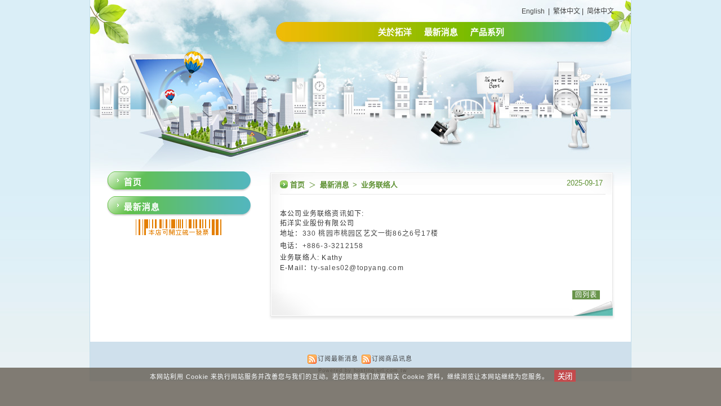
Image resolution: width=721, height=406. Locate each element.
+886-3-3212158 (334, 246)
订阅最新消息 (338, 358)
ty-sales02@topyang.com (357, 268)
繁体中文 (566, 11)
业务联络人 (379, 184)
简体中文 (600, 11)
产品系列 (487, 32)
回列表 (586, 295)
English (533, 11)
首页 (297, 184)
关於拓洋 (395, 32)
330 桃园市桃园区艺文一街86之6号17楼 (371, 233)
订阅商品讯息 (392, 358)
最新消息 (441, 32)
